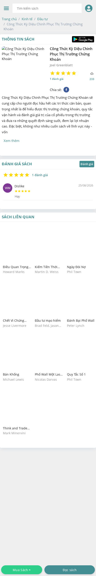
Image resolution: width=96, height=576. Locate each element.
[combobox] (47, 8)
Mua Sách (20, 570)
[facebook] (66, 90)
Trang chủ (9, 19)
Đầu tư (42, 19)
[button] (9, 19)
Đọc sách (70, 570)
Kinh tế (27, 19)
